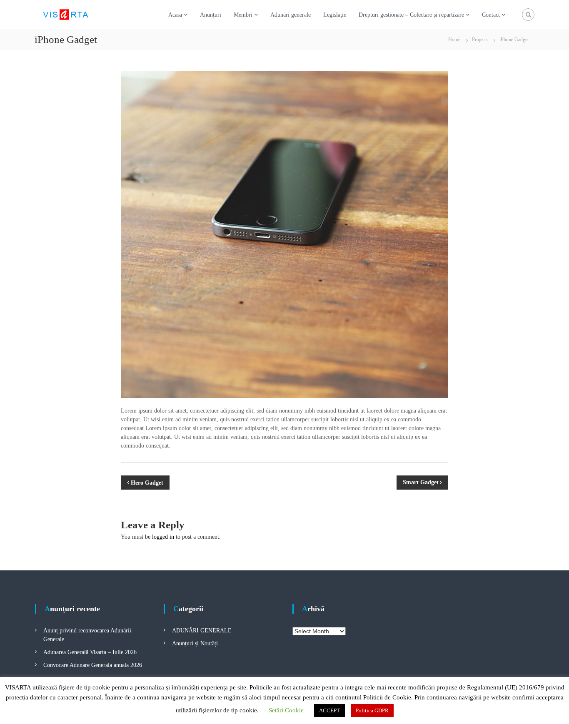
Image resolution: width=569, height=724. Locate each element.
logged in (163, 537)
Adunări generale (290, 15)
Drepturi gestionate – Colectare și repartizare (411, 15)
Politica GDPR (372, 710)
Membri (243, 15)
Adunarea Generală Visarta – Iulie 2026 (90, 652)
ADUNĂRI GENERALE (202, 630)
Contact (491, 15)
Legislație (334, 15)
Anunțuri (210, 15)
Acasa (175, 15)
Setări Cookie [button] (286, 710)
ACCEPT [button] (329, 710)
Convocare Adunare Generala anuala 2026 (92, 665)
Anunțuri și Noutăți (195, 643)
